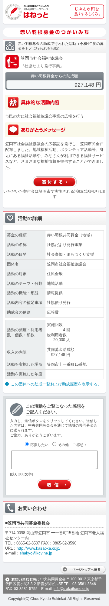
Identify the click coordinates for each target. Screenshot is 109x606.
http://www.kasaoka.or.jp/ (39, 548)
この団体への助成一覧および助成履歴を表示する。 (56, 384)
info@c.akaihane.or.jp (71, 589)
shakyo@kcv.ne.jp (36, 553)
